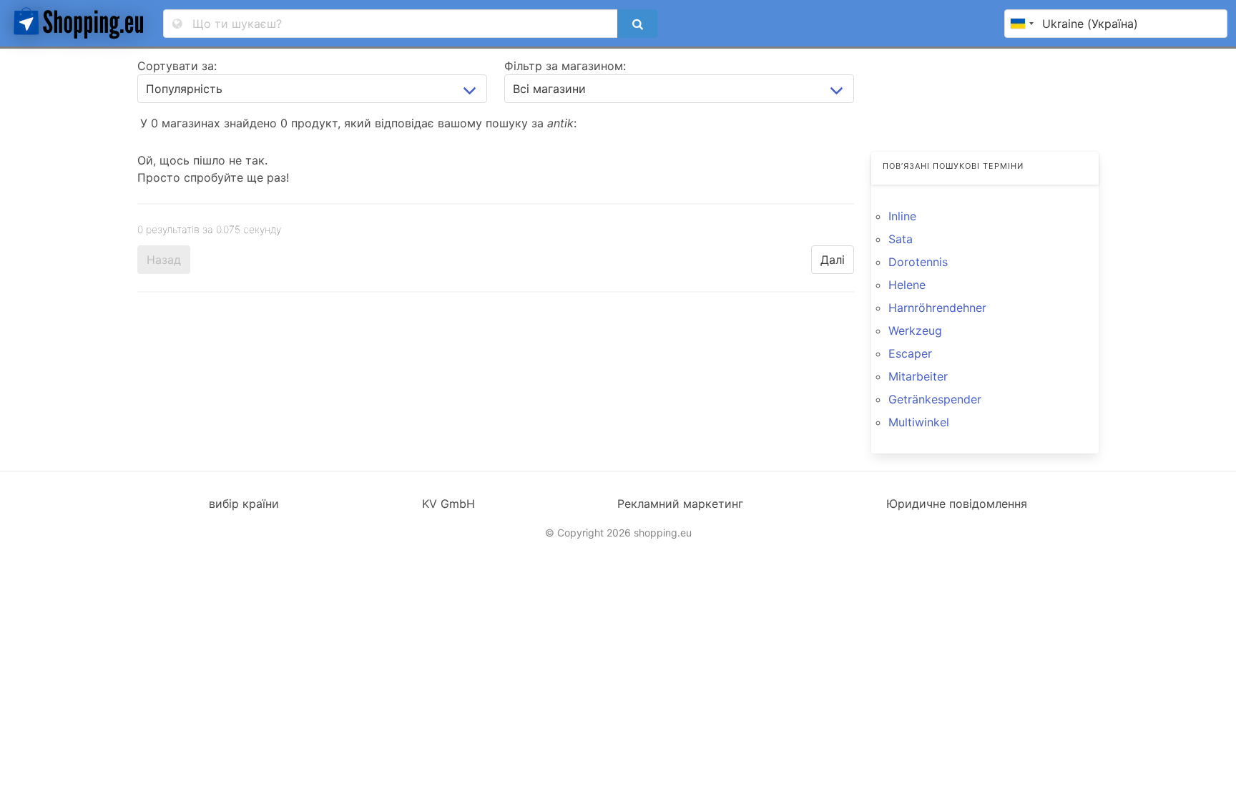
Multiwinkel (918, 422)
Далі (832, 260)
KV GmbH (448, 503)
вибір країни (244, 503)
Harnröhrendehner (937, 307)
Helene (907, 285)
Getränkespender (934, 399)
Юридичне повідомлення (956, 503)
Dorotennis (918, 262)
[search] (637, 23)
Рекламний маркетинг (680, 503)
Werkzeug (915, 330)
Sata (900, 239)
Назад (164, 260)
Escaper (910, 353)
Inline (902, 216)
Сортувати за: (177, 66)
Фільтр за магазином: (565, 66)
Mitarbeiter (918, 376)
